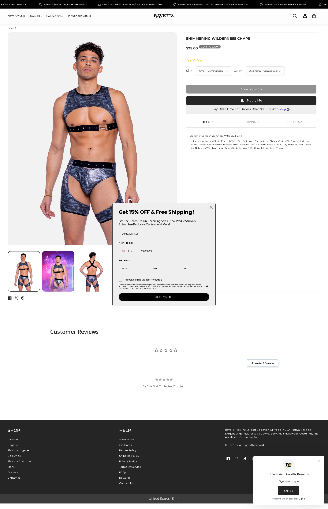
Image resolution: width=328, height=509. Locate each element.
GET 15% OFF (164, 297)
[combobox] (127, 251)
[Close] (211, 207)
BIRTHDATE (125, 260)
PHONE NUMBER (127, 243)
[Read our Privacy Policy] (207, 285)
